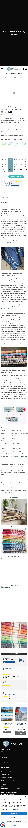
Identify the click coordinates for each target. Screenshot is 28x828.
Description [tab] (4, 211)
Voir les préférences (14, 821)
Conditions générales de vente (9, 780)
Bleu (7, 205)
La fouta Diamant (14, 593)
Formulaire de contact (6, 771)
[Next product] (14, 80)
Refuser (14, 817)
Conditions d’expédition (7, 785)
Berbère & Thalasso (18, 77)
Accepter (14, 813)
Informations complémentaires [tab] (9, 214)
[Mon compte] (23, 69)
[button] (26, 797)
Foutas (11, 77)
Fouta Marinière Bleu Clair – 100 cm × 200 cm (21, 733)
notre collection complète (11, 353)
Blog (2, 768)
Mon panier (4, 765)
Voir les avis (15, 193)
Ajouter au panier (16, 185)
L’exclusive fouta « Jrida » (14, 564)
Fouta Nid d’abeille (14, 535)
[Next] (27, 731)
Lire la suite (7, 739)
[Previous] (1, 731)
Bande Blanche (14, 627)
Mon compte (4, 762)
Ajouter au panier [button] (21, 740)
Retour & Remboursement (7, 788)
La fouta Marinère (14, 505)
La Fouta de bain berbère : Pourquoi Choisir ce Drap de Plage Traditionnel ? (13, 315)
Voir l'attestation (9, 670)
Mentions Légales (14, 825)
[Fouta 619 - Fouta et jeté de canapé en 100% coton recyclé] (14, 69)
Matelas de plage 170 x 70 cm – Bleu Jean (7, 732)
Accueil (7, 77)
